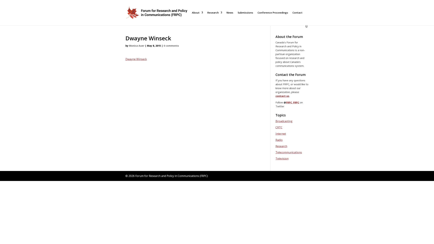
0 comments (171, 45)
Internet (280, 134)
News (229, 12)
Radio (279, 140)
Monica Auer (136, 45)
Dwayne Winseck (136, 59)
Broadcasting (283, 121)
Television (282, 158)
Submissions (245, 12)
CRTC (278, 127)
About (196, 12)
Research (213, 12)
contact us (282, 96)
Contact (297, 12)
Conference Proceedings (273, 12)
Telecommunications (288, 152)
